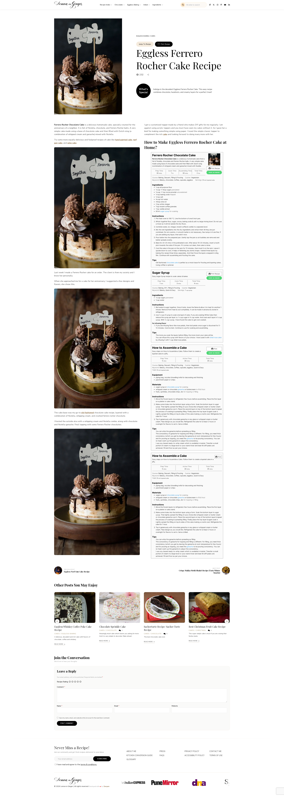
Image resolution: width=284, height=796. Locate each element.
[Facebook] (210, 5)
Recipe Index (105, 5)
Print (215, 349)
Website (175, 706)
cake (165, 134)
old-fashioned (87, 412)
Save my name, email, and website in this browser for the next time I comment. (84, 718)
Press (162, 751)
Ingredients (156, 5)
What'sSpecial (143, 90)
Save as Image (214, 172)
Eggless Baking (133, 5)
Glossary (131, 759)
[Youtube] (225, 5)
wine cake (71, 143)
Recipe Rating (62, 682)
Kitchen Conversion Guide (139, 755)
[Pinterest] (221, 5)
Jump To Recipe (145, 44)
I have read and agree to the (76, 764)
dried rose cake (215, 337)
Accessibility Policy (194, 755)
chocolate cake (172, 262)
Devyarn (106, 786)
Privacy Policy (191, 751)
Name (59, 706)
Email (116, 706)
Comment (61, 687)
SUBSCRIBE (102, 759)
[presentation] (57, 621)
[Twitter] (214, 5)
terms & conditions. (89, 764)
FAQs (162, 755)
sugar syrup (164, 211)
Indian (145, 5)
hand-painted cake (123, 139)
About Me (131, 751)
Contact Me (215, 751)
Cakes (152, 36)
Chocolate (119, 5)
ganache (181, 389)
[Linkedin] (229, 4)
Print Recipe (165, 44)
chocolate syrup (173, 387)
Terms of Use (216, 755)
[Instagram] (217, 5)
